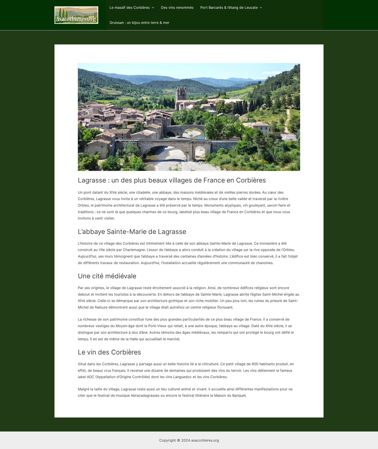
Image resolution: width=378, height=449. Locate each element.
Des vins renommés (177, 7)
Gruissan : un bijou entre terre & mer (139, 22)
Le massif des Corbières (130, 7)
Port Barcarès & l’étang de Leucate (229, 7)
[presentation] (152, 7)
